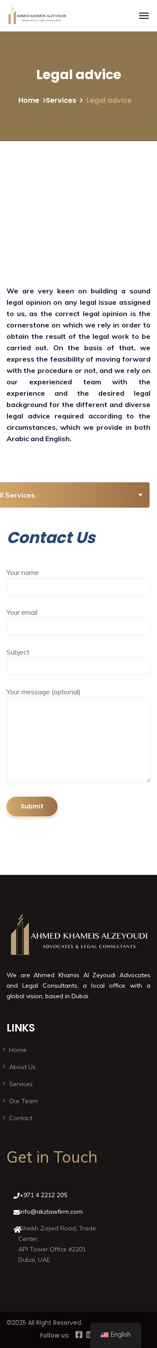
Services (61, 100)
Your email (22, 612)
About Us (22, 1067)
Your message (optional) (44, 691)
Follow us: (55, 1335)
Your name (23, 572)
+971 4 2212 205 (43, 1195)
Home (28, 100)
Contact (20, 1118)
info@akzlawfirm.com (51, 1212)
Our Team (23, 1101)
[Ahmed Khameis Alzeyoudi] (37, 16)
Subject (18, 652)
